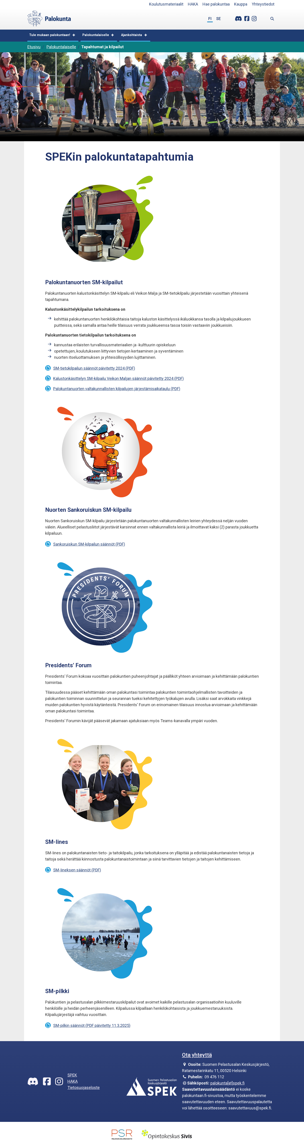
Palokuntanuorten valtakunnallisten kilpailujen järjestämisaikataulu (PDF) (116, 388)
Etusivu (34, 46)
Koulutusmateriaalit (166, 4)
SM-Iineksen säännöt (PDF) (77, 870)
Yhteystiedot (263, 4)
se (218, 18)
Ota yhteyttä (197, 1055)
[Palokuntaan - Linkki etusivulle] (49, 17)
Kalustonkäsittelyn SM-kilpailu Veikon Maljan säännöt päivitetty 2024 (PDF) (118, 378)
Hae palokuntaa (216, 4)
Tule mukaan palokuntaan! (49, 35)
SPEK (72, 1075)
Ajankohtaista (131, 35)
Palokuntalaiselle (95, 35)
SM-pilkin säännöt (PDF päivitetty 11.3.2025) (91, 1025)
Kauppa (240, 4)
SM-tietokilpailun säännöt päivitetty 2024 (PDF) (94, 368)
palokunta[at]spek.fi (227, 1083)
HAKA (193, 4)
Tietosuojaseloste (83, 1087)
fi (210, 18)
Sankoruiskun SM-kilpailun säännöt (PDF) (89, 544)
